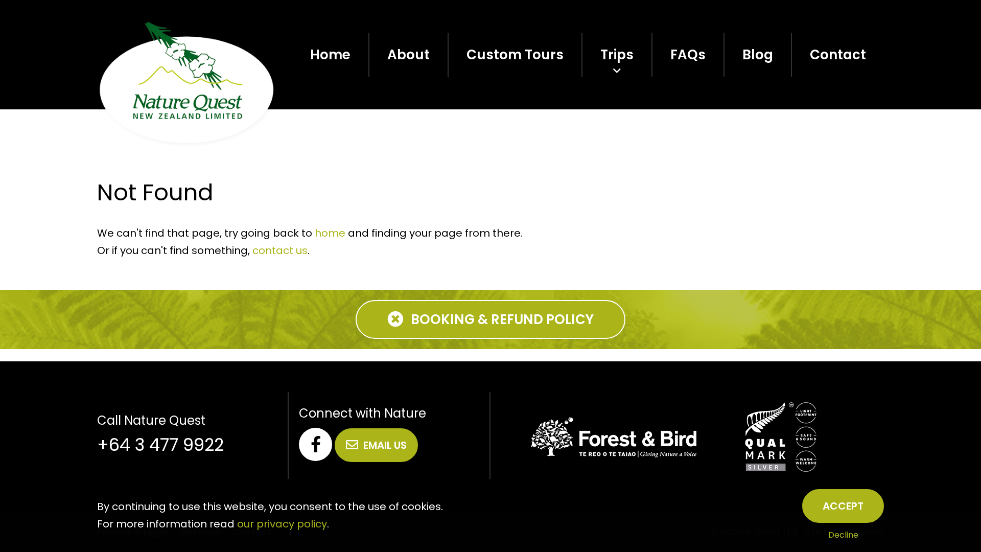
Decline (843, 535)
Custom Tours (515, 54)
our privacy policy (282, 524)
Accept (843, 506)
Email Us (385, 445)
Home (330, 54)
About (408, 54)
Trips (617, 54)
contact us (280, 250)
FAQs (688, 54)
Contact (838, 54)
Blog (757, 54)
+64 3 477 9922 (160, 445)
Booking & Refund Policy (502, 319)
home (330, 233)
